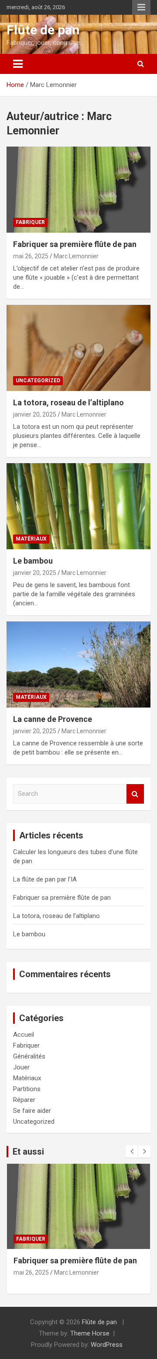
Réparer (24, 1100)
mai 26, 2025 (30, 256)
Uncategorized (38, 380)
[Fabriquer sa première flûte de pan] (78, 190)
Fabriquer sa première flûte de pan (75, 244)
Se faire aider (32, 1111)
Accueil (23, 1034)
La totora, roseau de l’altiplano (68, 402)
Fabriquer (30, 222)
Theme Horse (89, 1333)
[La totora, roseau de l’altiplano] (78, 348)
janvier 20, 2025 (34, 414)
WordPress (107, 1345)
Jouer (21, 1067)
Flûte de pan (43, 29)
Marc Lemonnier (76, 256)
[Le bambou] (78, 506)
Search (135, 794)
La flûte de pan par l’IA (45, 879)
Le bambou (33, 560)
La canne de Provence (52, 719)
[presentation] (132, 1151)
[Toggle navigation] (18, 64)
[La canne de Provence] (78, 664)
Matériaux (31, 539)
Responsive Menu (141, 7)
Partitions (27, 1089)
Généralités (29, 1056)
